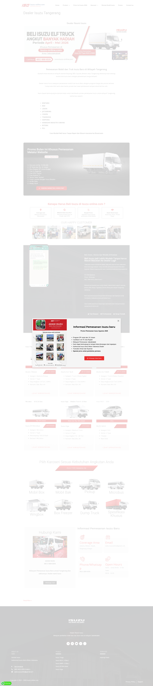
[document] (76, 343)
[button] (118, 320)
